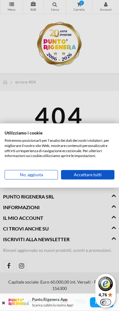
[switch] (105, 302)
